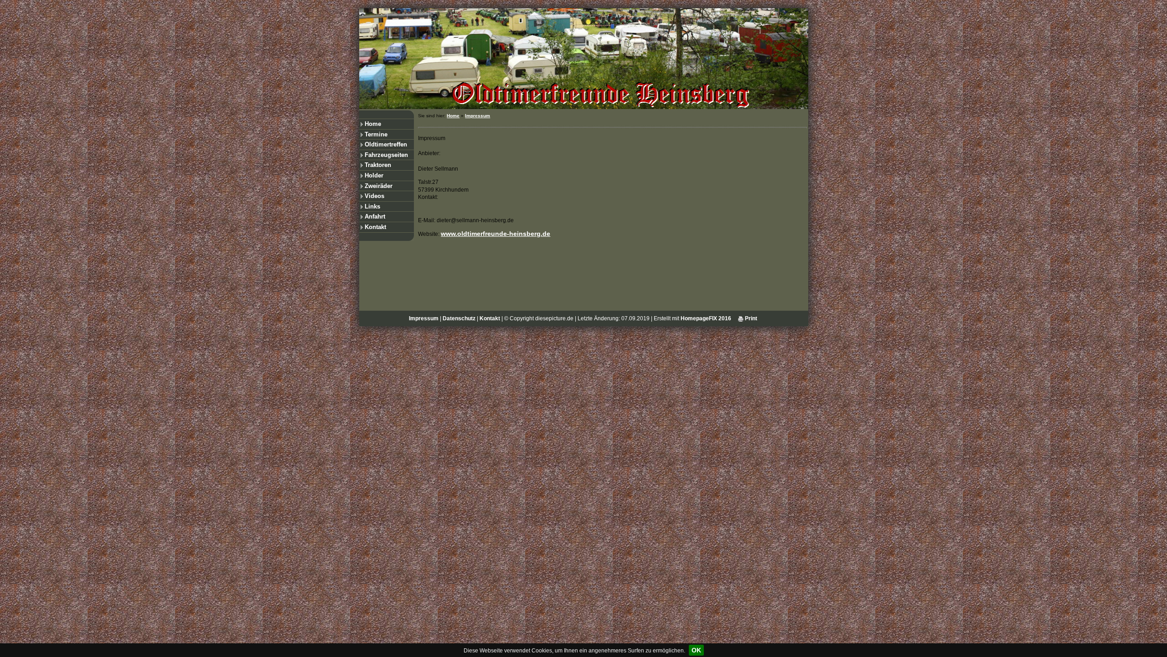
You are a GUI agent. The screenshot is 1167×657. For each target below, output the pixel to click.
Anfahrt (375, 216)
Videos (374, 196)
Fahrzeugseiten (386, 154)
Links (372, 206)
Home (373, 123)
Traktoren (378, 165)
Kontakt (375, 227)
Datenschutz (459, 318)
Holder (374, 175)
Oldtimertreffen (386, 144)
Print (750, 318)
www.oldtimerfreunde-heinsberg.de (495, 233)
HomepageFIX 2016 (706, 318)
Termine (376, 134)
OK (696, 650)
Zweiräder (378, 185)
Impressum (477, 115)
